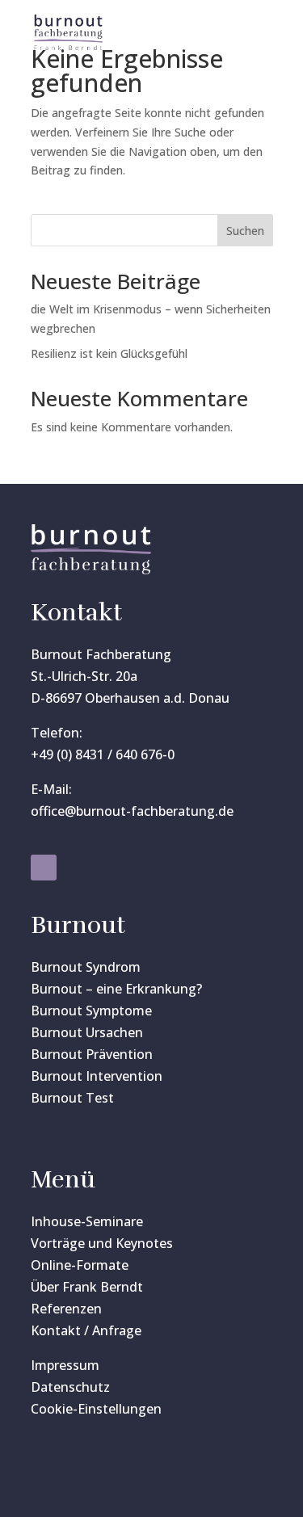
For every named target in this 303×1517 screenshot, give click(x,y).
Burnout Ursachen (87, 1032)
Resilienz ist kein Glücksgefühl (109, 353)
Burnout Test (72, 1098)
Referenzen (66, 1308)
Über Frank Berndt (87, 1287)
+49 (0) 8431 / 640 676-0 (103, 754)
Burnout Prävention (92, 1054)
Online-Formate (79, 1265)
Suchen (245, 230)
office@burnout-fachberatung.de (132, 811)
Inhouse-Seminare (87, 1221)
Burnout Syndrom (86, 967)
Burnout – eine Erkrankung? (116, 989)
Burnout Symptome (91, 1010)
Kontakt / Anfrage (86, 1330)
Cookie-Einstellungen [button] (96, 1409)
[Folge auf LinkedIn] (44, 867)
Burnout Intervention (96, 1076)
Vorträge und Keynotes (102, 1243)
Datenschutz (70, 1387)
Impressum (65, 1365)
